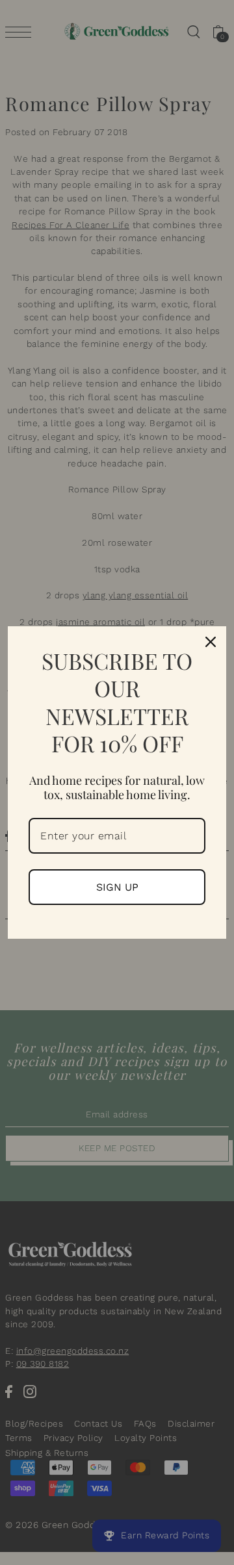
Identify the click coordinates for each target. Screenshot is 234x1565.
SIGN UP (117, 887)
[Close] (210, 641)
